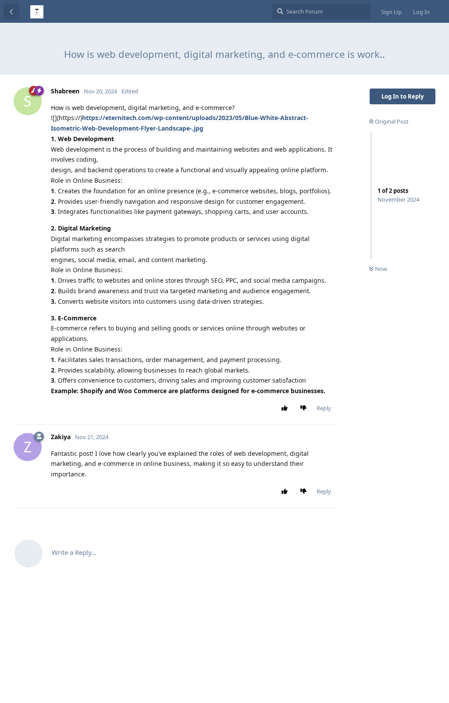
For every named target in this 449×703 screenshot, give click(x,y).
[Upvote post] (286, 408)
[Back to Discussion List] (11, 11)
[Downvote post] (305, 408)
